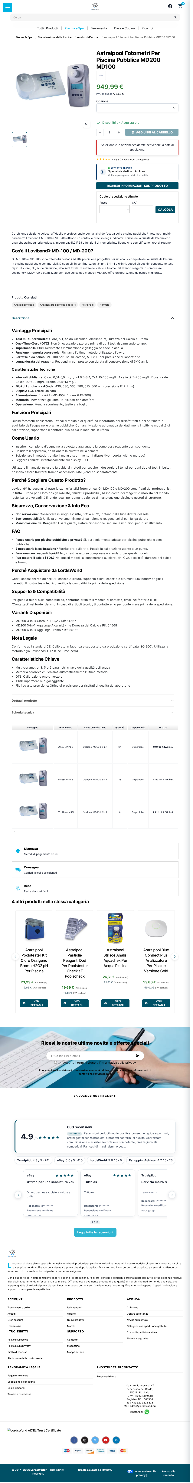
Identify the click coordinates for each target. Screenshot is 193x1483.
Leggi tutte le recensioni (95, 1232)
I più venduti (74, 1307)
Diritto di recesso (17, 1351)
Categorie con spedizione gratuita (146, 1326)
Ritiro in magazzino (138, 1338)
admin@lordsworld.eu (143, 1405)
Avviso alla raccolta (168, 1473)
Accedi (11, 1313)
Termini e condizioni (19, 1394)
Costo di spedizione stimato (143, 1332)
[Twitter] (95, 1440)
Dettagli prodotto (24, 700)
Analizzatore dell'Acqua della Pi (58, 304)
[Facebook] (74, 1440)
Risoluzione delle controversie (25, 1358)
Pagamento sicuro (18, 1375)
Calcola (165, 209)
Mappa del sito (75, 1351)
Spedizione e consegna (21, 1381)
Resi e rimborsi (16, 1387)
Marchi (71, 1326)
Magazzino (73, 1345)
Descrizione (20, 318)
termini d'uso (86, 1062)
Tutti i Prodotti (47, 28)
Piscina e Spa (74, 28)
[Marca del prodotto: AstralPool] (101, 75)
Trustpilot (148, 1175)
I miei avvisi (14, 1326)
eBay (30, 1175)
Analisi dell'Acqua (24, 304)
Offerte (71, 1313)
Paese (103, 202)
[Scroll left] (15, 956)
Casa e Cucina (125, 28)
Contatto (72, 1339)
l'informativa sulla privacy (117, 1062)
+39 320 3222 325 (142, 1402)
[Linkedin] (116, 1440)
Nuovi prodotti (75, 1319)
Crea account (15, 1319)
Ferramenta (99, 28)
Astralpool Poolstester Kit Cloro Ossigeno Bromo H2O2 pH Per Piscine (34, 960)
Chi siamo (132, 1307)
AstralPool (87, 304)
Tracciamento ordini (19, 1307)
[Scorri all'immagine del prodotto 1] (19, 139)
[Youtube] (106, 1440)
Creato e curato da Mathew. (95, 1469)
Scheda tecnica (23, 712)
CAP (134, 202)
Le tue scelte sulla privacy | (144, 1473)
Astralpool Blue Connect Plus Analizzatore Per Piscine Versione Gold (156, 960)
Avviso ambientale (137, 1319)
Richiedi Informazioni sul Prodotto (137, 186)
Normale (104, 304)
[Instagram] (84, 1440)
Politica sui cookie (18, 1339)
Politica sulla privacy (19, 1345)
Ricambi (147, 28)
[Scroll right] (174, 956)
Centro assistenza (137, 1313)
